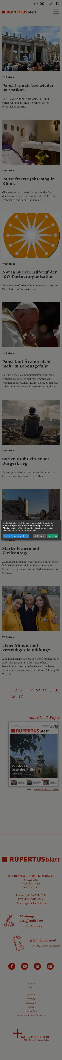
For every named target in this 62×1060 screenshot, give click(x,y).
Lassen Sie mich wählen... (16, 536)
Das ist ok (52, 536)
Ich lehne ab (39, 536)
